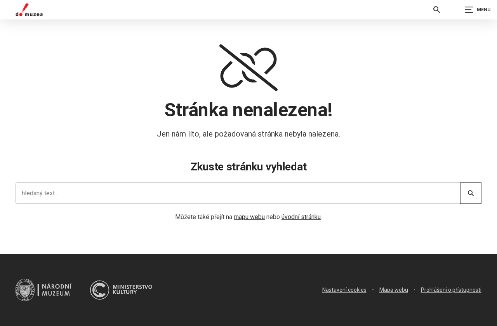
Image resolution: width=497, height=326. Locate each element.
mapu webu (249, 217)
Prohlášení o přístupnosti (451, 290)
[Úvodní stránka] (29, 9)
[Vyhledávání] (437, 10)
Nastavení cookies (344, 290)
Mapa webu (393, 290)
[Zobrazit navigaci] (477, 9)
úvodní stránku (301, 217)
